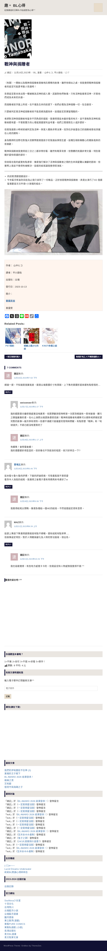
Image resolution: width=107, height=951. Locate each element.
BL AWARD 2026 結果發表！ (19, 777)
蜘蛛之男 (9, 780)
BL (34, 73)
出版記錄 (9, 886)
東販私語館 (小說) (13, 927)
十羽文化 (9, 904)
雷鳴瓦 (17, 464)
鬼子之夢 (22, 838)
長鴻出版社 (10, 931)
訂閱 (8, 696)
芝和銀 (7, 783)
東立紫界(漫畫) (12, 920)
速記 (9, 73)
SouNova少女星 (12, 900)
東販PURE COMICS (14, 924)
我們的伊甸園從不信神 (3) (17, 770)
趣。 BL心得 (14, 6)
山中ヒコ (48, 73)
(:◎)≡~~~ (9, 865)
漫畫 (39, 73)
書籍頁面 (10, 301)
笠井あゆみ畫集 (26, 834)
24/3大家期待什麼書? (29, 841)
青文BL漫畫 (10, 934)
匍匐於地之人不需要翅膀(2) (87, 357)
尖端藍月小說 (11, 910)
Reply (8, 392)
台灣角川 (9, 907)
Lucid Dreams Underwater (17, 869)
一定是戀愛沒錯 (26, 804)
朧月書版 (9, 917)
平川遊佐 (58, 73)
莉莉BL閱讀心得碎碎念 (16, 872)
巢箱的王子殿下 (12, 773)
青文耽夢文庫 (11, 937)
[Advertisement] (24, 737)
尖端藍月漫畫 (11, 914)
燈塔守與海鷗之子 (13, 787)
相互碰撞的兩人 (14, 357)
